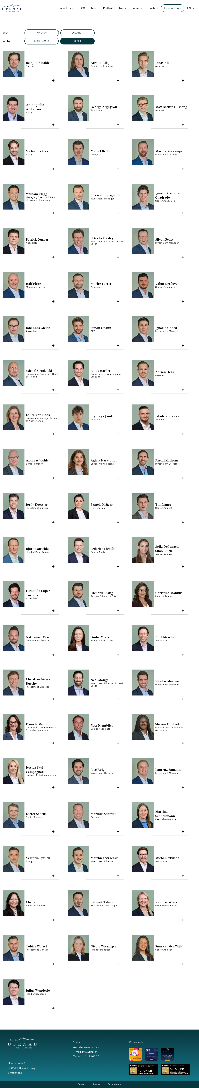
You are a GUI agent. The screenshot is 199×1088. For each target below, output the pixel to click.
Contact (153, 8)
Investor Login (172, 8)
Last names (41, 41)
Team (94, 8)
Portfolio (108, 8)
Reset (77, 41)
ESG (82, 8)
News (122, 8)
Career (136, 8)
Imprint (96, 1084)
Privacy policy (114, 1084)
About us (65, 8)
